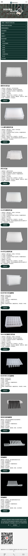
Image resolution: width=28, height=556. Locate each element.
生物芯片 (3, 36)
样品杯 (3, 41)
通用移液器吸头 (5, 28)
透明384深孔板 (5, 86)
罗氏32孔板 (4, 169)
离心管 (3, 56)
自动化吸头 (4, 30)
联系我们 (15, 525)
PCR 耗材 (3, 58)
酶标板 (3, 49)
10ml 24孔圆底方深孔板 (8, 334)
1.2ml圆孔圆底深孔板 (7, 127)
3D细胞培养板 (5, 54)
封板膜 (3, 52)
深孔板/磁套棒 (5, 43)
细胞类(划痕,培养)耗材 (6, 25)
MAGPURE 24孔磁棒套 (7, 376)
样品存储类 (4, 38)
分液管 (2, 33)
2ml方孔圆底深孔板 (6, 210)
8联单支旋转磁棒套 (6, 417)
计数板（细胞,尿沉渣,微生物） (8, 22)
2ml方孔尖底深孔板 (6, 251)
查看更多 (5, 100)
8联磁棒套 (4, 457)
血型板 (3, 47)
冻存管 (3, 45)
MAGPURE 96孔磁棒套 (7, 293)
